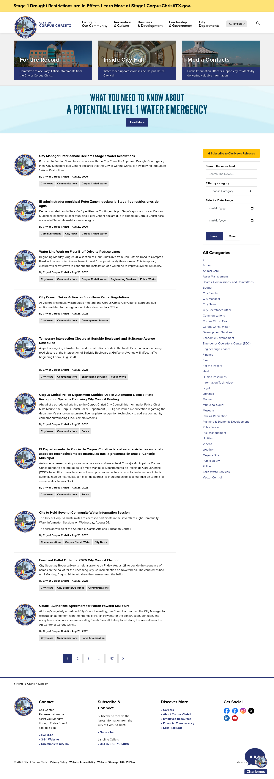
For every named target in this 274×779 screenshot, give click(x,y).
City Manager (211, 299)
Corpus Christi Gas (215, 321)
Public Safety (211, 461)
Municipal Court (213, 405)
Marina (207, 399)
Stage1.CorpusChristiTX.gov (160, 5)
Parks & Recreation (93, 638)
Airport (207, 265)
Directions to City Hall (55, 744)
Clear (232, 236)
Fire (205, 360)
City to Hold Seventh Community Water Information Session (84, 512)
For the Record (212, 366)
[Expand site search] (258, 23)
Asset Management (215, 276)
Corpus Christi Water (94, 184)
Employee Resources (177, 719)
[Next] (123, 658)
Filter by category (217, 183)
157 (111, 658)
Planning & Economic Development (226, 421)
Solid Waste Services (216, 472)
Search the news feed (220, 166)
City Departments (209, 23)
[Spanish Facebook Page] (235, 711)
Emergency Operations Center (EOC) (227, 343)
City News (47, 184)
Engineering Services (123, 279)
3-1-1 (205, 260)
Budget (207, 287)
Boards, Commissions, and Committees (228, 282)
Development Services (95, 321)
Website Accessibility (82, 762)
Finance (208, 354)
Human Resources (214, 377)
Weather (208, 449)
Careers (168, 710)
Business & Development (150, 23)
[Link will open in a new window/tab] (227, 711)
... (99, 659)
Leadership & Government (180, 23)
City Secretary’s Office (70, 588)
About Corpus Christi (177, 714)
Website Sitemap (107, 762)
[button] (237, 23)
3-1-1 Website (50, 739)
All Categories (216, 252)
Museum (208, 410)
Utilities (208, 438)
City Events (210, 293)
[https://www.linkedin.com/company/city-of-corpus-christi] (227, 718)
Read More (137, 122)
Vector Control (212, 477)
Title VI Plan (127, 762)
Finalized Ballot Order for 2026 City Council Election (79, 560)
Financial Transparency (178, 723)
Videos (207, 444)
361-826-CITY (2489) (114, 744)
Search (214, 236)
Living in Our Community (95, 23)
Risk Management (214, 433)
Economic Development (218, 338)
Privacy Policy (58, 762)
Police (85, 431)
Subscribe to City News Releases (232, 153)
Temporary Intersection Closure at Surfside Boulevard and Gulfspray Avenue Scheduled (97, 340)
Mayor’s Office (212, 455)
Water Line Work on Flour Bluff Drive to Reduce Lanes (80, 252)
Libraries (208, 394)
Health (207, 371)
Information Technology (218, 382)
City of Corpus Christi (56, 177)
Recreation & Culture (122, 23)
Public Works (148, 279)
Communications (67, 184)
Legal (206, 388)
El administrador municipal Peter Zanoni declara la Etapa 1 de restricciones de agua (99, 203)
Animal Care (211, 271)
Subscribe (107, 732)
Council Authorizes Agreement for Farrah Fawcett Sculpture (84, 606)
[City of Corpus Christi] (42, 27)
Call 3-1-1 (47, 735)
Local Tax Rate (172, 728)
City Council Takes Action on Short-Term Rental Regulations (84, 297)
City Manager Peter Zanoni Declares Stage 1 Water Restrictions (87, 156)
